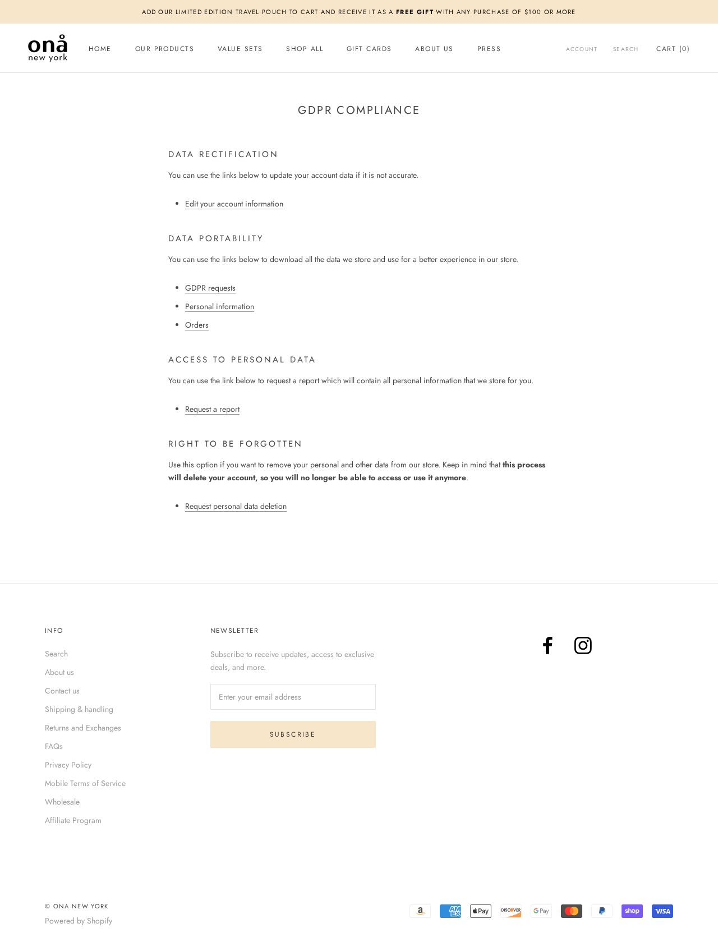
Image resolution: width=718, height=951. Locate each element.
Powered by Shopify (78, 920)
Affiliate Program (73, 820)
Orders (197, 324)
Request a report (212, 409)
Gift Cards (369, 49)
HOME (100, 49)
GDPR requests (210, 287)
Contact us (62, 690)
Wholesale (62, 801)
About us (59, 672)
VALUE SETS (240, 49)
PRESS (489, 49)
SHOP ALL (304, 49)
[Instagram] (583, 645)
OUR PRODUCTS (164, 49)
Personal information (219, 306)
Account (581, 49)
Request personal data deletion (236, 506)
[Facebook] (547, 645)
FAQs (54, 746)
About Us (434, 49)
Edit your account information (234, 203)
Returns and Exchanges (83, 727)
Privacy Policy (68, 764)
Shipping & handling (79, 709)
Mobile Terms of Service (85, 783)
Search (625, 49)
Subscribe (293, 734)
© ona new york (76, 906)
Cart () (673, 49)
